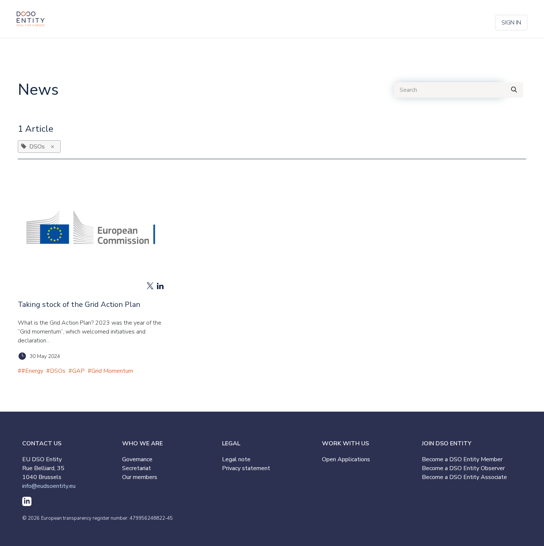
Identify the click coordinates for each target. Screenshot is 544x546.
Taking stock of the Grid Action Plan (79, 304)
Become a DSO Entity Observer (463, 468)
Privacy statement (246, 468)
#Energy (32, 371)
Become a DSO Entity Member (462, 459)
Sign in (511, 23)
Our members (139, 477)
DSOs (58, 371)
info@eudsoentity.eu (48, 486)
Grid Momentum (112, 371)
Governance (137, 459)
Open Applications (346, 459)
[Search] (514, 90)
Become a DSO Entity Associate (464, 477)
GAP (78, 371)
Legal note (236, 459)
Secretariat (136, 468)
